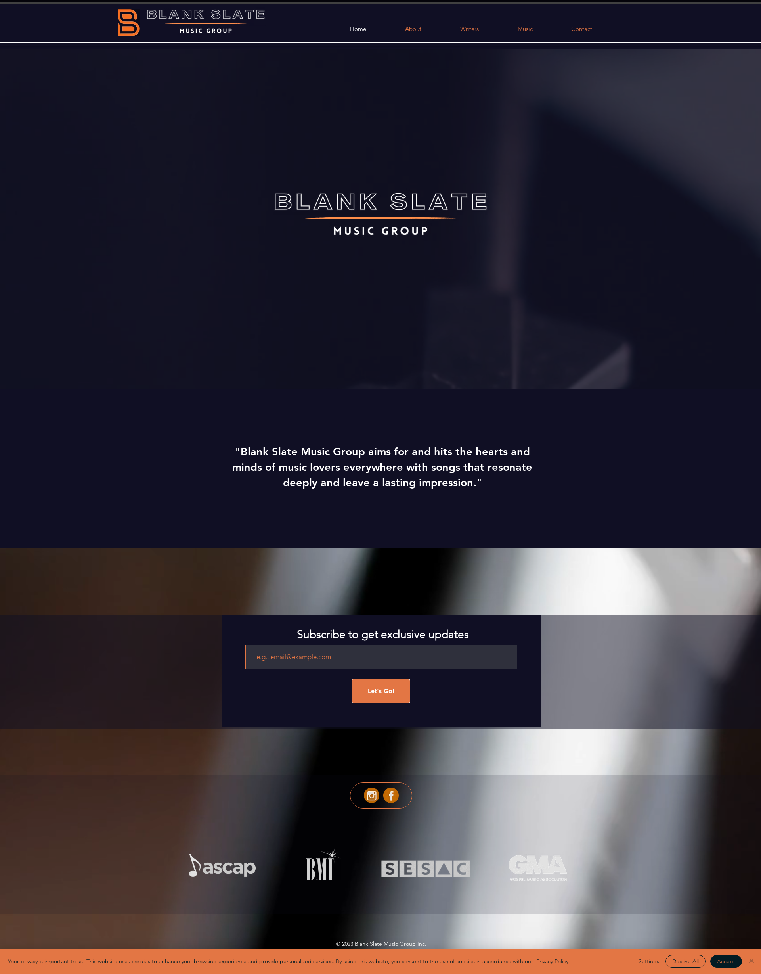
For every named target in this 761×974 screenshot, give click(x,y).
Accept (726, 961)
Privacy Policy (552, 961)
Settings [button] (649, 961)
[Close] (751, 961)
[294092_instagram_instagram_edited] (371, 795)
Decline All (685, 961)
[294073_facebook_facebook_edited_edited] (391, 795)
